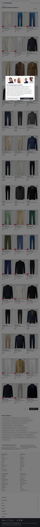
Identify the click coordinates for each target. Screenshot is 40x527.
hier (14, 94)
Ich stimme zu (26, 98)
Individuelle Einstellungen (12, 98)
